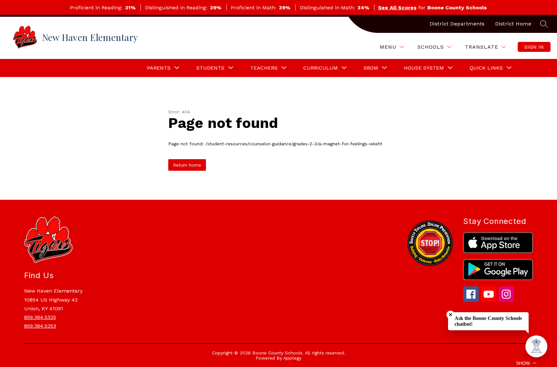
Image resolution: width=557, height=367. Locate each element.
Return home (187, 165)
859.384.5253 (40, 326)
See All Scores (397, 8)
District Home (513, 24)
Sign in (534, 47)
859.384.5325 (40, 317)
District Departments (457, 24)
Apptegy (292, 358)
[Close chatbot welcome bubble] (450, 315)
